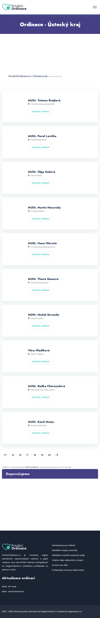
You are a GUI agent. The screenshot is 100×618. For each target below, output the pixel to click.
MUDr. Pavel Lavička (42, 136)
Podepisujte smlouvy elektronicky (68, 570)
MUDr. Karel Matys (41, 421)
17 (27, 455)
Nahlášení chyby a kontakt (64, 550)
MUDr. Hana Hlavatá (42, 243)
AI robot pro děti (60, 565)
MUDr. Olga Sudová (41, 171)
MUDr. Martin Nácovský (44, 207)
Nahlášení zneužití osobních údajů (68, 555)
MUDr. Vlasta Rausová (43, 279)
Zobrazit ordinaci (40, 111)
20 (49, 455)
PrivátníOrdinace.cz (19, 76)
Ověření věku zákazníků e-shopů (67, 560)
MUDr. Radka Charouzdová (46, 386)
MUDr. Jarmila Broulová (13, 591)
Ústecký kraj (40, 76)
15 (13, 455)
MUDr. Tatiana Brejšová (44, 100)
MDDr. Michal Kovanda (43, 314)
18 (35, 455)
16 (20, 455)
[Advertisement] (50, 53)
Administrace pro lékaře (63, 545)
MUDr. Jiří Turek (9, 586)
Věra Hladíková (39, 350)
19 (42, 455)
